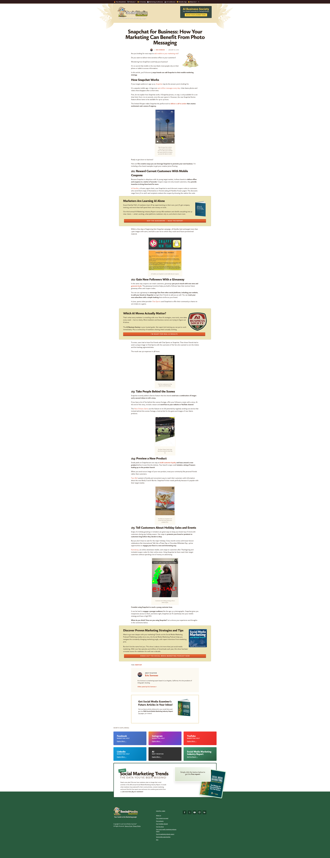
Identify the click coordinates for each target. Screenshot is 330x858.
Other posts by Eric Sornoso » (147, 687)
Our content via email (162, 818)
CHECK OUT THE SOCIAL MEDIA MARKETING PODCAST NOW (165, 656)
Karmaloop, (135, 550)
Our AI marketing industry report (165, 834)
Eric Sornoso (151, 675)
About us (158, 815)
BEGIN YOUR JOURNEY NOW (196, 15)
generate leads (136, 286)
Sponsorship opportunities (163, 837)
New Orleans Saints (141, 409)
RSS (157, 840)
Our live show (160, 827)
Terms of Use (128, 826)
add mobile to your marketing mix (166, 53)
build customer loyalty (168, 463)
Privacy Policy (137, 826)
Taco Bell (134, 478)
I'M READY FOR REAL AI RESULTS (164, 334)
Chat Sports (156, 301)
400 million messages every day (169, 88)
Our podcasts (160, 821)
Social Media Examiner (133, 12)
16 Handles (135, 188)
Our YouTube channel (162, 824)
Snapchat (159, 84)
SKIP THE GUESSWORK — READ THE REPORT (165, 221)
